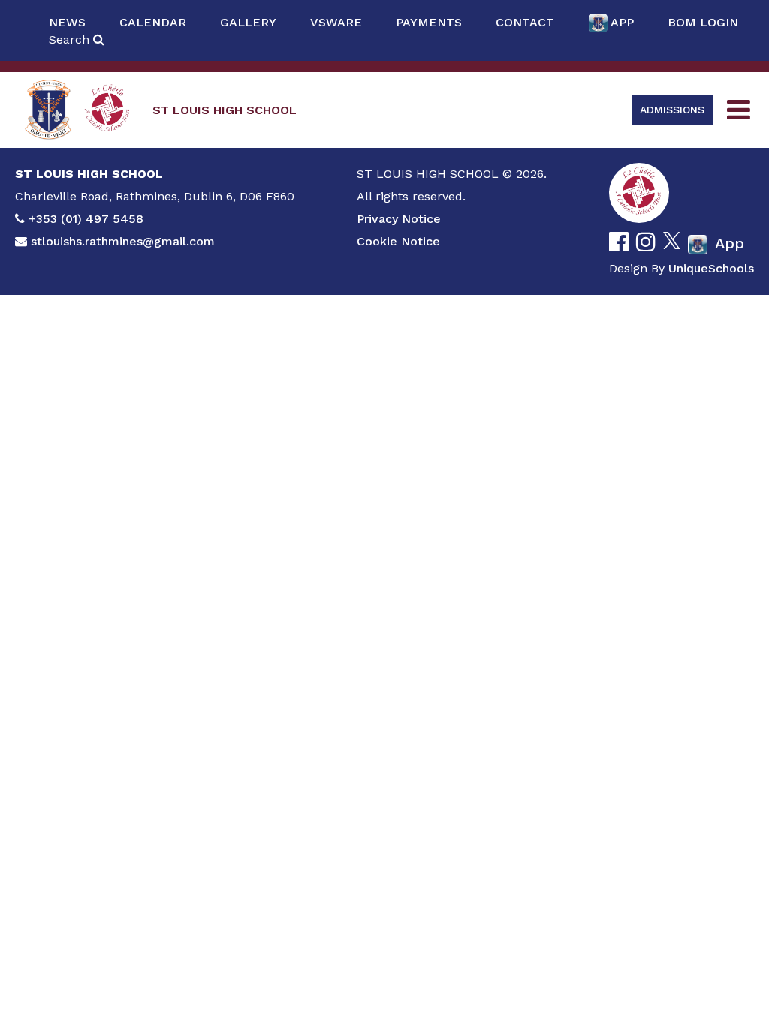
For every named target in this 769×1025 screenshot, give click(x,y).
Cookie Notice (398, 241)
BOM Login (703, 22)
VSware (336, 22)
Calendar (152, 22)
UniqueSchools (711, 268)
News (67, 22)
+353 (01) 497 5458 (86, 219)
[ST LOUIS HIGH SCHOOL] (48, 110)
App (622, 22)
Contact (525, 22)
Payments (429, 22)
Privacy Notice (399, 219)
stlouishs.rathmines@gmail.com (123, 241)
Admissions (672, 110)
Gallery (248, 22)
